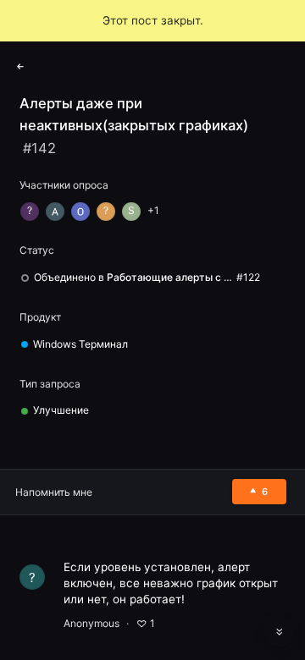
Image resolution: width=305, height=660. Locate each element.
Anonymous (91, 623)
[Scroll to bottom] (279, 632)
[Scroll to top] (279, 594)
